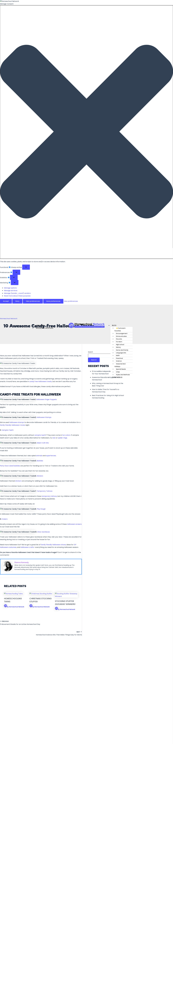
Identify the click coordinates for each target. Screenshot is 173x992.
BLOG (114, 325)
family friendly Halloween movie (12, 425)
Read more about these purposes (17, 296)
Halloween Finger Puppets (46, 399)
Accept (6, 301)
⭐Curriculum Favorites (120, 329)
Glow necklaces (43, 532)
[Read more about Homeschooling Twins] (13, 594)
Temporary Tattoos (44, 491)
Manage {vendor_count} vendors (17, 293)
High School (120, 345)
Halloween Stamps (44, 417)
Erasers (5, 519)
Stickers (40, 476)
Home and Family (122, 350)
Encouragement (121, 333)
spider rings (62, 438)
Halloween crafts (27, 547)
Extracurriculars (121, 336)
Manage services (10, 290)
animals (39, 455)
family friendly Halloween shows (53, 544)
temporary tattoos (49, 496)
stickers (18, 481)
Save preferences (53, 301)
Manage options (10, 288)
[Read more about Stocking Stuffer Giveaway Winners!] (66, 596)
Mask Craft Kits (43, 443)
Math (118, 355)
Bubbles (40, 461)
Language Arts (121, 353)
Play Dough (41, 509)
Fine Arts (119, 339)
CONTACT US (117, 377)
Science (119, 361)
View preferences (33, 301)
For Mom (119, 342)
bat (54, 438)
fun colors (66, 435)
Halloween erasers (74, 524)
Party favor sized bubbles (10, 466)
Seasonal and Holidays (120, 365)
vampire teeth (40, 435)
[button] (86, 132)
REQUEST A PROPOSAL (44, 328)
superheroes (51, 455)
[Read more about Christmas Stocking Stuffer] (40, 594)
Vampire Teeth (8, 430)
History (118, 347)
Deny (17, 301)
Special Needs (121, 369)
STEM (118, 372)
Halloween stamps (16, 422)
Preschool (119, 358)
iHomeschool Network (8, 318)
